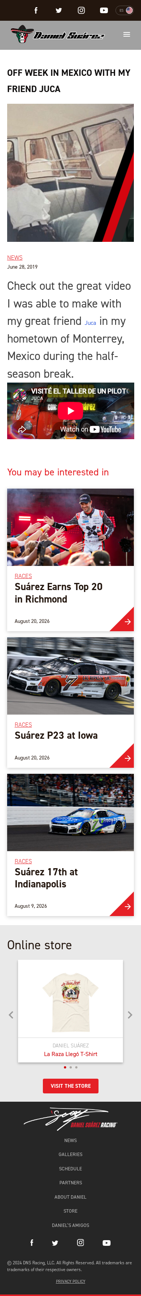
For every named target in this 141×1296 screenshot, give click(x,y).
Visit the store (71, 1086)
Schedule (70, 1168)
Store (70, 1211)
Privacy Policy (70, 1281)
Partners (70, 1182)
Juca (90, 323)
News (70, 1140)
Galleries (70, 1154)
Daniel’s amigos (70, 1225)
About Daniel (70, 1197)
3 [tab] (76, 1067)
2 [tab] (71, 1067)
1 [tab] (65, 1067)
